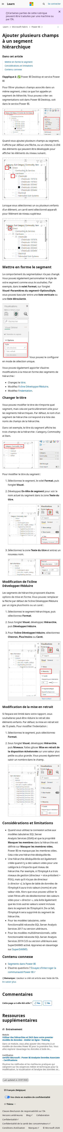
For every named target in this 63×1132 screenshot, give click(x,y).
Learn (5, 27)
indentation (25, 390)
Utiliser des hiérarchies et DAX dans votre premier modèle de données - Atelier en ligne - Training (27, 1038)
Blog (28, 1115)
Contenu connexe (13, 69)
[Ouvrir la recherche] (44, 4)
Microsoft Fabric (20, 27)
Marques (32, 1127)
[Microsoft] (31, 4)
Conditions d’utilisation (13, 1127)
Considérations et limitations (19, 65)
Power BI (36, 27)
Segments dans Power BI (22, 963)
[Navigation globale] (3, 4)
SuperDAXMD (19, 949)
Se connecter (54, 3)
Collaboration (43, 1115)
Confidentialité (9, 1119)
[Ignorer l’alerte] (59, 11)
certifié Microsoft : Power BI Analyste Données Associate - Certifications (31, 1059)
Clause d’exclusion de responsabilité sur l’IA (23, 1111)
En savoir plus (9, 981)
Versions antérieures (12, 1115)
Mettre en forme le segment (18, 61)
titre (23, 382)
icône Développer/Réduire (33, 386)
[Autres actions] (58, 27)
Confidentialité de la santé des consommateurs (25, 1123)
